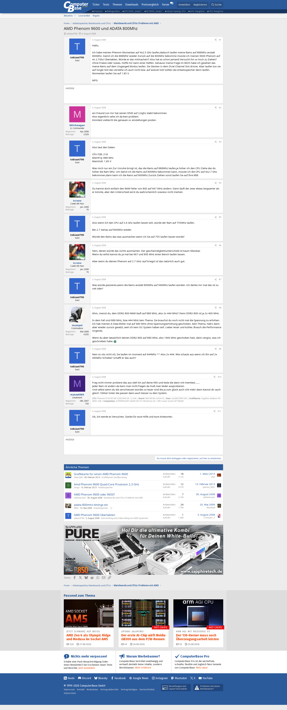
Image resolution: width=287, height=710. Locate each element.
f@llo (76, 508)
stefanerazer (80, 497)
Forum (165, 4)
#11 (219, 411)
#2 (220, 107)
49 (125, 644)
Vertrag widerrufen (109, 689)
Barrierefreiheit (147, 689)
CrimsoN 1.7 (209, 517)
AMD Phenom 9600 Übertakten (94, 515)
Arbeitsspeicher (105, 487)
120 (71, 644)
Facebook (120, 678)
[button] (75, 15)
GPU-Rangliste (197, 11)
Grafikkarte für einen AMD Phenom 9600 (101, 474)
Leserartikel (84, 15)
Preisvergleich (150, 4)
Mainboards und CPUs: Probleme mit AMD (123, 497)
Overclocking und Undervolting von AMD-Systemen (124, 518)
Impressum (69, 689)
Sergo (76, 487)
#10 (219, 377)
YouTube (207, 678)
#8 (220, 307)
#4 (220, 182)
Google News (140, 678)
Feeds (71, 678)
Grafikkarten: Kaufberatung (114, 477)
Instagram (161, 678)
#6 (220, 245)
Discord (86, 678)
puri (213, 476)
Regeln (96, 15)
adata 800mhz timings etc (91, 505)
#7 (220, 279)
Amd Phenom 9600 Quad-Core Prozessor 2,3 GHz (106, 484)
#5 (220, 217)
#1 (220, 39)
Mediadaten (92, 689)
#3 (220, 141)
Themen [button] (117, 4)
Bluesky (102, 678)
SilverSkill (78, 477)
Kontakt (81, 689)
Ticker (96, 4)
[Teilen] (215, 40)
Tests (106, 4)
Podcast (98, 11)
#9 (220, 348)
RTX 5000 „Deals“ (133, 11)
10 (180, 644)
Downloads (131, 4)
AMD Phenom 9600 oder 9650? (94, 494)
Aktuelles (68, 15)
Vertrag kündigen (129, 689)
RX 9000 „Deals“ (154, 11)
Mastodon (181, 678)
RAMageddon (113, 11)
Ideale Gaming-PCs (176, 11)
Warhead (211, 507)
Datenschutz (70, 693)
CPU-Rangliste (216, 11)
